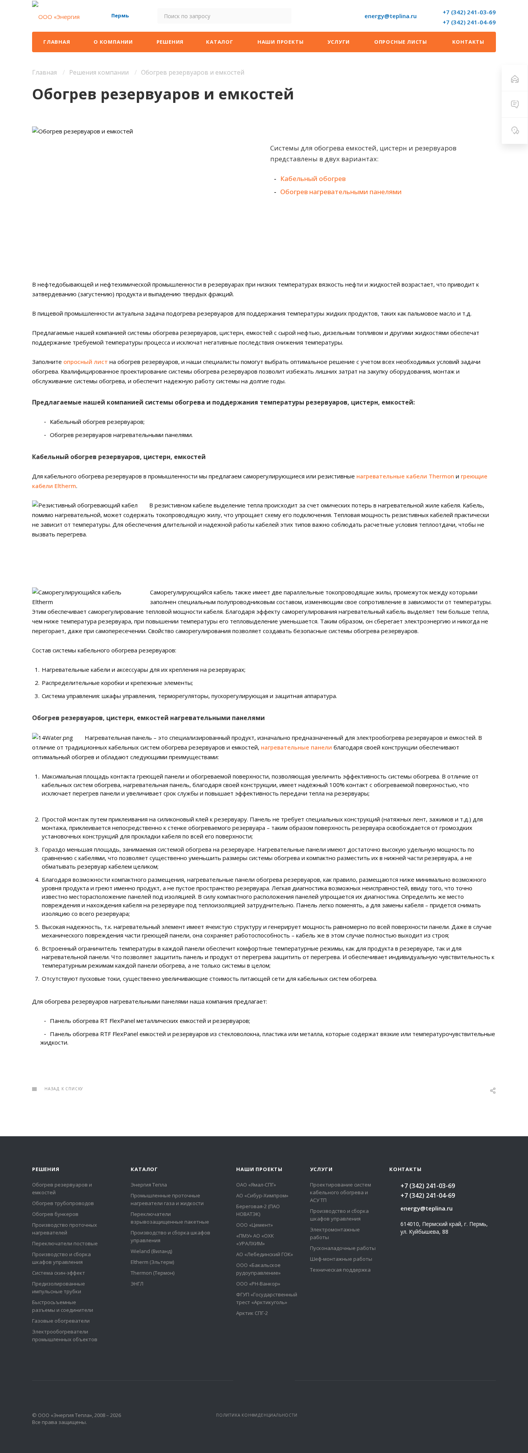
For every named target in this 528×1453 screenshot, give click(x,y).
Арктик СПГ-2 (252, 1313)
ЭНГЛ (137, 1283)
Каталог (144, 1169)
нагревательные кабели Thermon (405, 476)
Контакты (405, 1169)
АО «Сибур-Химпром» (262, 1195)
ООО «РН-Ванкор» (258, 1283)
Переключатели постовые (65, 1243)
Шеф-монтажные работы (341, 1258)
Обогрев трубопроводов (63, 1203)
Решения (46, 1169)
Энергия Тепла (149, 1184)
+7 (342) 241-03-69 (469, 12)
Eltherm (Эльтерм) (152, 1261)
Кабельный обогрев (313, 178)
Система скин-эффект (58, 1272)
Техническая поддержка (340, 1269)
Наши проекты (259, 1169)
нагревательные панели (296, 747)
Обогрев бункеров (55, 1214)
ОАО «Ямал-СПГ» (256, 1184)
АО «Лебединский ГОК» (264, 1254)
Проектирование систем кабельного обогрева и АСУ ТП (340, 1192)
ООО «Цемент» (254, 1224)
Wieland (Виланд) (151, 1251)
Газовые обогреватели (61, 1320)
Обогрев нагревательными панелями (341, 191)
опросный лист (85, 361)
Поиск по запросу (282, 16)
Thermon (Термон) (152, 1272)
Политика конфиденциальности (257, 1415)
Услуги (321, 1169)
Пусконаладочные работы (343, 1248)
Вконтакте (264, 1380)
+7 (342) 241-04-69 (469, 22)
